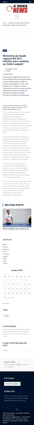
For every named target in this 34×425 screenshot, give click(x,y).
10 (13, 284)
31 (13, 298)
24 (13, 293)
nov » (8, 303)
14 (29, 284)
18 (17, 289)
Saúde (4, 261)
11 (17, 284)
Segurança (6, 249)
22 (5, 293)
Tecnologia (6, 254)
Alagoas (5, 256)
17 (13, 289)
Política (5, 259)
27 (25, 293)
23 (9, 293)
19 (21, 289)
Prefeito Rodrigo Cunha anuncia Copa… (16, 229)
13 (25, 284)
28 (29, 293)
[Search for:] (8, 2)
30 (9, 298)
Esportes (5, 247)
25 (17, 293)
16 (9, 289)
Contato (5, 263)
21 (29, 289)
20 (25, 289)
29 (5, 298)
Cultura (5, 251)
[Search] (30, 2)
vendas (6, 316)
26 (21, 293)
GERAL (5, 244)
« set (4, 303)
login (18, 364)
